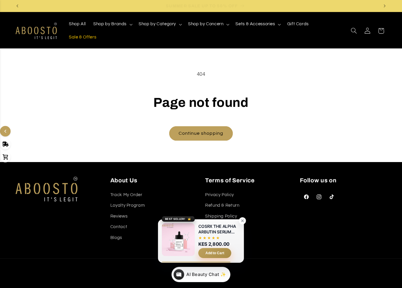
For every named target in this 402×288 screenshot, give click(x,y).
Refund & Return (222, 205)
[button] (112, 24)
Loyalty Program (127, 205)
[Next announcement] (384, 6)
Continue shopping (201, 133)
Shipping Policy (221, 216)
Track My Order (126, 195)
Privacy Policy (219, 195)
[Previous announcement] (17, 6)
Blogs (116, 237)
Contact (118, 227)
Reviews (118, 216)
